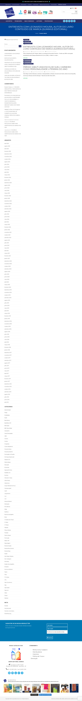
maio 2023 (6, 190)
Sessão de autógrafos (9, 564)
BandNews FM (7, 423)
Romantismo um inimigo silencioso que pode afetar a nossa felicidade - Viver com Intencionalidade (12, 97)
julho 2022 (6, 214)
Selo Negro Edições (28, 63)
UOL (5, 579)
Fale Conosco (35, 4)
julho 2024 (6, 164)
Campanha (6, 430)
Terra (5, 574)
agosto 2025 (7, 146)
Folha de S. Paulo (8, 477)
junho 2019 (6, 305)
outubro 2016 (7, 389)
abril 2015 (6, 402)
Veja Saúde (6, 587)
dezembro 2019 (8, 289)
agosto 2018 (7, 331)
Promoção (6, 538)
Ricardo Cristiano (8, 87)
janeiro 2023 (7, 198)
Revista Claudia (7, 545)
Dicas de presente (8, 451)
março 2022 (7, 224)
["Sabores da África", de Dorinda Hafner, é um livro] (45, 688)
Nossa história (8, 4)
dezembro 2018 (8, 321)
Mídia (5, 509)
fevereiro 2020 (7, 287)
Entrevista (26, 39)
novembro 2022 (8, 203)
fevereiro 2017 (7, 378)
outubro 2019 (7, 295)
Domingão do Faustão (9, 454)
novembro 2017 (8, 355)
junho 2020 (7, 276)
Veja (5, 585)
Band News (7, 420)
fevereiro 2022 (7, 227)
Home (36, 33)
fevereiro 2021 (7, 255)
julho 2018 (6, 334)
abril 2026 (6, 143)
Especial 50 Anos (8, 470)
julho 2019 (6, 302)
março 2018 (7, 344)
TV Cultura (6, 577)
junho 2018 (6, 336)
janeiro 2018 (7, 350)
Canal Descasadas (8, 433)
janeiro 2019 (7, 318)
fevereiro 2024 (7, 177)
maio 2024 (6, 169)
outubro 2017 (7, 357)
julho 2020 (6, 274)
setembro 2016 (7, 391)
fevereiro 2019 (7, 316)
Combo (6, 441)
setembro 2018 (7, 329)
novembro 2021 (7, 232)
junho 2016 (6, 399)
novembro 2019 (8, 292)
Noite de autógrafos (8, 514)
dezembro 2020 (8, 261)
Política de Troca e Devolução (37, 657)
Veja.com (6, 590)
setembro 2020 (7, 269)
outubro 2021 (7, 235)
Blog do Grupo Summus (44, 4)
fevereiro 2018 (7, 347)
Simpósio (6, 566)
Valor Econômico (8, 582)
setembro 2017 (7, 360)
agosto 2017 (7, 363)
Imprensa (29, 4)
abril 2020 (6, 282)
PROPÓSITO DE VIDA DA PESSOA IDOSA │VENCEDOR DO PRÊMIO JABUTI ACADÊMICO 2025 (12, 64)
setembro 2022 (7, 208)
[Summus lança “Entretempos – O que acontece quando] (74, 688)
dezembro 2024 (8, 154)
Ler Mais (25, 57)
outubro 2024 (7, 159)
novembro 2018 (8, 323)
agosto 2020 (7, 271)
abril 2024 (6, 172)
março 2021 (7, 253)
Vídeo (5, 592)
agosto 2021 (7, 240)
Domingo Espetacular (9, 457)
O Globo (6, 522)
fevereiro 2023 (7, 195)
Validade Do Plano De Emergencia (12, 109)
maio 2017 (6, 370)
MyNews (6, 511)
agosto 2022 (7, 211)
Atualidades (7, 415)
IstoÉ (5, 491)
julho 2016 (6, 397)
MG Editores (7, 506)
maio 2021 (6, 248)
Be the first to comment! (51, 51)
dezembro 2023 (8, 182)
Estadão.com (7, 472)
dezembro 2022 (8, 201)
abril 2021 (6, 250)
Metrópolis (6, 504)
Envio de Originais (15, 4)
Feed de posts (7, 608)
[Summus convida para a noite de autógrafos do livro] (26, 688)
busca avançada (75, 13)
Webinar (6, 598)
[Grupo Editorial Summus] (9, 12)
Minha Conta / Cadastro (40, 650)
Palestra (6, 527)
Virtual (5, 595)
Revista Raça (7, 551)
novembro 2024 (8, 156)
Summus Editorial (27, 43)
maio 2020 (6, 279)
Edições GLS (7, 459)
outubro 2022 (7, 206)
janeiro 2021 (7, 258)
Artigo (5, 412)
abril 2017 (6, 373)
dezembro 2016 (7, 384)
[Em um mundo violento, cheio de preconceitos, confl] (8, 688)
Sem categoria (7, 558)
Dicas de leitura (27, 59)
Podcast (6, 532)
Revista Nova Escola (9, 548)
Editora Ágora (7, 462)
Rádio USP (6, 540)
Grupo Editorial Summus (9, 485)
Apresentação (7, 410)
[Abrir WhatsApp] (79, 698)
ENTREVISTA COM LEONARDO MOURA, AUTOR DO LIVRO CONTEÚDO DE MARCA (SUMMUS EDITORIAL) (49, 48)
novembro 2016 (7, 386)
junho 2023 (6, 187)
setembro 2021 (7, 237)
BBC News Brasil (8, 428)
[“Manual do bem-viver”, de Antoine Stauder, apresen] (17, 688)
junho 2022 (6, 216)
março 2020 (7, 284)
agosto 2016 (7, 394)
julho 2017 (6, 365)
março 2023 (7, 193)
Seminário (6, 561)
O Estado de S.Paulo (9, 519)
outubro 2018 (7, 326)
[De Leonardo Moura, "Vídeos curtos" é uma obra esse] (36, 688)
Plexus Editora (7, 530)
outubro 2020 (7, 266)
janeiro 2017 (7, 381)
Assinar (50, 637)
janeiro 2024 (7, 180)
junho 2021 (6, 245)
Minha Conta (62, 4)
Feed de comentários (9, 611)
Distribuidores (23, 4)
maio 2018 (6, 339)
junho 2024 (6, 167)
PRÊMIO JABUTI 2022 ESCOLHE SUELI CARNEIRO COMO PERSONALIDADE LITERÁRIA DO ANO (47, 68)
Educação (6, 464)
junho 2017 (6, 368)
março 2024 (7, 174)
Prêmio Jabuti (27, 41)
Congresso (6, 443)
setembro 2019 (7, 297)
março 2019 (7, 313)
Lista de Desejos (54, 4)
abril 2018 (6, 342)
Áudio (5, 417)
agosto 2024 (7, 161)
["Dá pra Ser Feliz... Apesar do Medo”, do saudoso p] (55, 688)
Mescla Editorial (7, 501)
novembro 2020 (8, 263)
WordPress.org (7, 613)
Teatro (5, 572)
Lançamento (7, 493)
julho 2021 (6, 242)
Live (5, 496)
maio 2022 (6, 219)
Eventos (6, 475)
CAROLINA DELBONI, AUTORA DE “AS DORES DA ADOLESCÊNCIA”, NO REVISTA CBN (12, 77)
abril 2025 (6, 148)
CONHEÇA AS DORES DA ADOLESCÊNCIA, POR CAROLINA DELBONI (12, 71)
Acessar (6, 605)
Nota (5, 517)
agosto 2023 (7, 185)
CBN (5, 436)
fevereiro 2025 (7, 151)
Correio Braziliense (8, 446)
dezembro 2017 (8, 352)
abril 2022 (6, 221)
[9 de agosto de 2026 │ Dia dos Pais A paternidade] (64, 688)
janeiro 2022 (7, 229)
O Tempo (6, 525)
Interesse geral (27, 61)
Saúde (5, 553)
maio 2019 (6, 308)
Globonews (6, 483)
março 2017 (7, 376)
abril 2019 (6, 310)
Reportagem (7, 543)
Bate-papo (6, 425)
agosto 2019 (7, 300)
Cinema (6, 438)
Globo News (7, 480)
